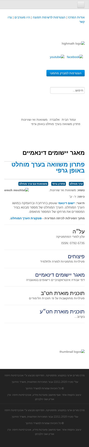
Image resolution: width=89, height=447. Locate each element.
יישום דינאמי (66, 203)
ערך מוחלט (76, 183)
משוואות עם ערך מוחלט (33, 183)
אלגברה (55, 119)
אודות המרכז (76, 17)
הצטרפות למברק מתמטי (65, 73)
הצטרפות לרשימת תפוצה (48, 17)
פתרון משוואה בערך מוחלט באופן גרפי (48, 167)
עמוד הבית (69, 119)
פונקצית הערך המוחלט (26, 218)
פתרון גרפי (58, 183)
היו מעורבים (22, 17)
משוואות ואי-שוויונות (34, 119)
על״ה (79, 231)
